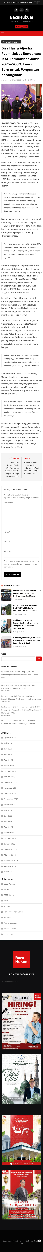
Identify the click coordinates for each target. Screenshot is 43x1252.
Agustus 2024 (10, 866)
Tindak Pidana (10, 928)
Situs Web (8, 551)
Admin (5, 80)
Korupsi (7, 906)
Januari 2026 (9, 777)
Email (7, 541)
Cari (3, 653)
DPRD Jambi (9, 895)
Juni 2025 (8, 816)
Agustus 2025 (10, 805)
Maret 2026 (9, 765)
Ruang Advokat (10, 923)
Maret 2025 (9, 832)
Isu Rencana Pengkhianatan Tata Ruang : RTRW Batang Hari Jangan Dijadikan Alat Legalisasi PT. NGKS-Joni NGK (21, 710)
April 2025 (8, 827)
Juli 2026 (8, 743)
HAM (6, 900)
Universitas (8, 934)
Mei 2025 (8, 821)
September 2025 (11, 799)
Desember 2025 (11, 782)
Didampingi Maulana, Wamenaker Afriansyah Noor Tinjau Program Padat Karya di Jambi (27, 640)
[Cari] (39, 659)
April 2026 (8, 760)
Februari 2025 (10, 838)
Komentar (8, 502)
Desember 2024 (11, 849)
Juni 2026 (8, 749)
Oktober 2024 (10, 855)
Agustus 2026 (10, 737)
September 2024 (11, 860)
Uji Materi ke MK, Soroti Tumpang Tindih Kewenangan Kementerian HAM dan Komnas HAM (18, 2)
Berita (6, 889)
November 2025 (11, 788)
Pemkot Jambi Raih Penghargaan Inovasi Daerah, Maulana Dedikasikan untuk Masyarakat (27, 593)
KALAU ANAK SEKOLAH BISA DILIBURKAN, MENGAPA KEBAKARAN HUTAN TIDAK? (25, 608)
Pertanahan (9, 917)
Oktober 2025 (10, 793)
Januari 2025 (9, 844)
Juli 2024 (8, 872)
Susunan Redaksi (11, 981)
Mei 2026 (8, 754)
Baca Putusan (9, 884)
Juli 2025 (8, 810)
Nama (7, 532)
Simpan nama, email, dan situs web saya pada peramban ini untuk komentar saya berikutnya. (21, 564)
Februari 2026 (10, 771)
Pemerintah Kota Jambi (11, 42)
